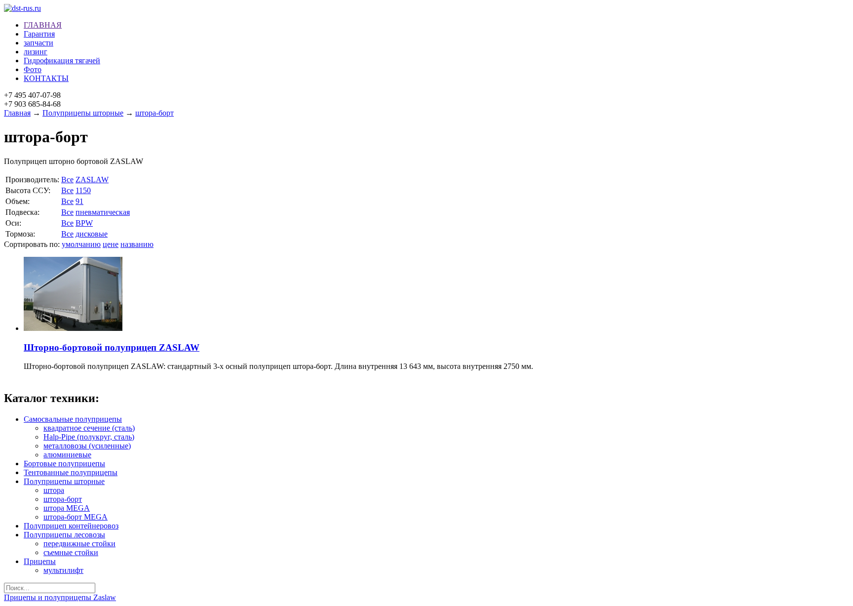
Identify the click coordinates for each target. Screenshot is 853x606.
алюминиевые (67, 454)
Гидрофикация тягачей (62, 60)
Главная (17, 113)
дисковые (92, 234)
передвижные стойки (79, 543)
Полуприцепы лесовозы (64, 534)
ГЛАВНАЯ (43, 25)
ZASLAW (92, 179)
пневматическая (103, 212)
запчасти (38, 43)
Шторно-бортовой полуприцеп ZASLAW (111, 347)
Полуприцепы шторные (82, 113)
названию (137, 244)
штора (53, 490)
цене (110, 244)
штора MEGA (66, 508)
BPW (84, 223)
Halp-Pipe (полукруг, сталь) (88, 437)
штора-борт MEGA (75, 517)
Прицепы (40, 561)
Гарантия (39, 34)
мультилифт (63, 570)
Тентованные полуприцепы (70, 472)
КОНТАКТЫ (46, 78)
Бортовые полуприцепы (64, 463)
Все (67, 179)
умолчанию (81, 244)
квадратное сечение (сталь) (89, 428)
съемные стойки (70, 552)
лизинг (35, 51)
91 (79, 201)
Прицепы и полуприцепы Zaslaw (60, 597)
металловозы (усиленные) (87, 446)
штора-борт (154, 113)
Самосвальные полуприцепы (73, 419)
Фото (32, 69)
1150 (83, 190)
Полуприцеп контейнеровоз (71, 526)
